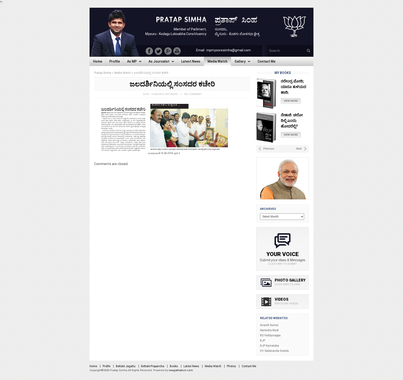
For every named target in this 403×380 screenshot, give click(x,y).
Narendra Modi (269, 330)
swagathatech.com (181, 370)
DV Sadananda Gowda (274, 350)
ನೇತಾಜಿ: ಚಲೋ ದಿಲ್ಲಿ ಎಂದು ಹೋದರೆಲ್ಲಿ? (292, 87)
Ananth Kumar (269, 325)
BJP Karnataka (269, 345)
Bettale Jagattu (125, 366)
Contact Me (249, 366)
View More (291, 100)
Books (174, 366)
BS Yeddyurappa (270, 335)
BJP (262, 340)
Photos (231, 366)
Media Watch (213, 366)
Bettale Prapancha (152, 366)
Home (93, 366)
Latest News (191, 366)
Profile (106, 366)
